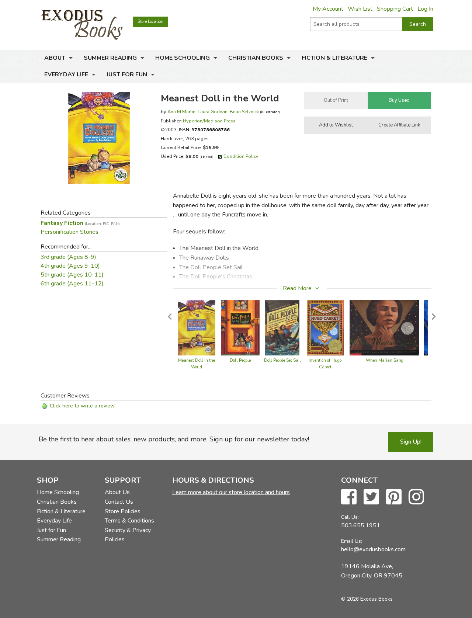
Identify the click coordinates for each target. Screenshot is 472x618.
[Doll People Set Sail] (282, 327)
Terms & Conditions (129, 521)
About (54, 58)
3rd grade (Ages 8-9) (68, 257)
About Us (117, 492)
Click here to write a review (82, 405)
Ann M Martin (181, 111)
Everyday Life (66, 74)
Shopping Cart (395, 9)
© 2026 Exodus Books (367, 599)
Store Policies (122, 511)
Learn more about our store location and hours (231, 492)
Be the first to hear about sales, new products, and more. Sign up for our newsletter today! (174, 439)
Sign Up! (410, 442)
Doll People (240, 360)
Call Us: (350, 517)
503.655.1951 (360, 525)
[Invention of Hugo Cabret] (325, 327)
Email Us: (351, 541)
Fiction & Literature (334, 58)
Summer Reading (110, 58)
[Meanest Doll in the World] (197, 327)
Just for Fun (127, 74)
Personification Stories (69, 232)
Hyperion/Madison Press (209, 121)
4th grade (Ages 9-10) (70, 266)
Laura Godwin (213, 111)
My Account (328, 9)
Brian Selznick (244, 111)
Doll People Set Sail (282, 360)
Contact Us (119, 502)
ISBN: (204, 129)
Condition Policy (240, 156)
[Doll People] (240, 327)
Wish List (360, 9)
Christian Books (255, 58)
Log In (425, 9)
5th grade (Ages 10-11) (72, 275)
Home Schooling (182, 58)
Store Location (150, 21)
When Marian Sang (384, 360)
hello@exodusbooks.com (373, 549)
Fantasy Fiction (80, 223)
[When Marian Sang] (384, 327)
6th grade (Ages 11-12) (72, 284)
